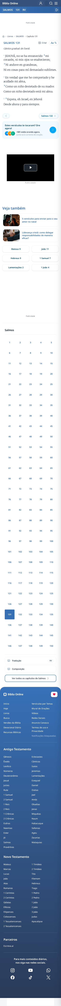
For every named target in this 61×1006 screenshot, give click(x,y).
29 (41, 394)
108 (30, 562)
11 (9, 363)
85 (51, 509)
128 (30, 604)
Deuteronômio (11, 775)
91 (9, 530)
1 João (35, 902)
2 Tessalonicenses (12, 926)
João (6, 878)
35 (51, 405)
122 (20, 593)
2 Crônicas (9, 818)
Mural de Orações (40, 708)
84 (41, 509)
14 (41, 363)
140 (51, 625)
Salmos (7, 842)
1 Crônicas (9, 813)
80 (51, 499)
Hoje (6, 708)
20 (51, 373)
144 (41, 635)
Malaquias (37, 842)
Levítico (7, 766)
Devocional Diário (12, 727)
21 (9, 384)
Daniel (35, 785)
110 (51, 562)
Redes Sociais (38, 718)
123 (30, 593)
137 (20, 625)
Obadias (36, 804)
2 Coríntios (9, 897)
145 (51, 635)
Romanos (8, 888)
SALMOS (20, 36)
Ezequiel (36, 780)
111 (9, 572)
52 (20, 447)
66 (9, 478)
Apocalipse (37, 921)
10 (51, 352)
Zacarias (36, 837)
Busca (6, 718)
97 (20, 541)
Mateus (7, 864)
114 (41, 572)
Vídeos (35, 713)
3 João (35, 911)
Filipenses (8, 911)
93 (30, 530)
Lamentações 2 (16, 267)
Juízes (6, 785)
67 (20, 478)
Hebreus (36, 883)
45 (51, 426)
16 (9, 373)
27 (20, 394)
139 (41, 625)
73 (30, 488)
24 (41, 384)
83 (30, 509)
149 (41, 645)
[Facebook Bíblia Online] (12, 977)
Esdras (7, 823)
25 (51, 384)
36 (9, 415)
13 (30, 363)
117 (20, 583)
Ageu (34, 832)
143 (30, 635)
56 (9, 457)
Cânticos (36, 761)
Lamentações (38, 775)
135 (51, 614)
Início (6, 703)
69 (41, 478)
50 (51, 436)
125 (51, 593)
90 (51, 520)
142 (20, 635)
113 (30, 572)
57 (20, 457)
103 (30, 551)
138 (30, 625)
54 (41, 447)
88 (30, 520)
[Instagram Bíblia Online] (12, 970)
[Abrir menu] (56, 3)
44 (41, 426)
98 (30, 541)
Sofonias (36, 828)
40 (51, 415)
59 (41, 457)
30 (51, 394)
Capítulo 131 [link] (32, 36)
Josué (6, 780)
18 (30, 373)
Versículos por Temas (42, 703)
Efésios (7, 907)
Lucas (6, 873)
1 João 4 (45, 267)
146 (9, 645)
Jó (4, 837)
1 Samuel (8, 794)
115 (51, 572)
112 (20, 572)
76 (9, 499)
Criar (44, 42)
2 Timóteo (36, 869)
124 (41, 593)
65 (51, 468)
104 (41, 551)
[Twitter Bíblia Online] (48, 977)
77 (20, 499)
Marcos (7, 869)
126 (9, 604)
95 (51, 530)
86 (9, 520)
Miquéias (36, 813)
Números (8, 771)
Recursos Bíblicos (12, 732)
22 (20, 384)
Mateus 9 (16, 249)
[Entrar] (40, 3)
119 (41, 583)
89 (41, 520)
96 (9, 541)
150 (51, 645)
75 (51, 488)
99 (41, 541)
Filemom (36, 878)
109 (41, 562)
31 (9, 405)
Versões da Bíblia (12, 722)
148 (30, 645)
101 (9, 551)
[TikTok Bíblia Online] (30, 977)
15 (51, 363)
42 (20, 426)
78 (30, 499)
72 (20, 488)
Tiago (34, 888)
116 (9, 583)
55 (51, 447)
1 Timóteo (36, 864)
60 (51, 457)
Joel (33, 794)
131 (18, 9)
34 (41, 405)
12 (20, 363)
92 (20, 530)
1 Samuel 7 (45, 258)
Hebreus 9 (16, 258)
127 (20, 604)
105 (51, 551)
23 (30, 384)
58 (30, 457)
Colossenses (10, 916)
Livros (10, 36)
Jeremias (36, 771)
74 (41, 488)
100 (51, 541)
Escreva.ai (8, 945)
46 (9, 436)
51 (9, 447)
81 (9, 509)
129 (41, 604)
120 (51, 583)
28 (30, 394)
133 (30, 614)
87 (20, 520)
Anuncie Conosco (40, 722)
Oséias (35, 790)
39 (41, 415)
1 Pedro (35, 892)
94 (41, 530)
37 (20, 415)
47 (20, 436)
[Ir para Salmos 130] (6, 116)
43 (30, 426)
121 (9, 593)
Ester (6, 832)
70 (51, 478)
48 (30, 436)
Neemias (8, 828)
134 (41, 614)
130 (51, 604)
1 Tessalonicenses (12, 921)
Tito (33, 873)
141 (9, 635)
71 (9, 488)
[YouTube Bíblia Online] (30, 970)
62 (20, 468)
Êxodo (6, 761)
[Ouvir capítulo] (56, 9)
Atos (6, 883)
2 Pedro (35, 897)
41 (9, 426)
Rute (6, 790)
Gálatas (7, 902)
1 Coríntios (9, 892)
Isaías (34, 766)
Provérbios (9, 847)
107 (20, 562)
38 (30, 415)
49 (41, 436)
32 (20, 405)
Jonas (34, 809)
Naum (35, 818)
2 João (35, 907)
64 (41, 468)
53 (30, 447)
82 (20, 509)
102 (20, 551)
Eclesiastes (37, 756)
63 (30, 468)
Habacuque (37, 823)
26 (9, 394)
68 (30, 478)
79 (41, 499)
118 (30, 583)
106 (9, 562)
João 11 (45, 249)
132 (20, 614)
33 (30, 405)
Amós (34, 799)
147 (20, 645)
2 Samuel (8, 799)
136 (9, 625)
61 (9, 468)
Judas (34, 916)
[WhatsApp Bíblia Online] (48, 970)
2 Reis (6, 809)
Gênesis (7, 756)
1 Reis (6, 804)
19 (41, 373)
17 (20, 373)
